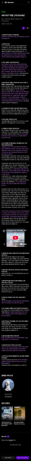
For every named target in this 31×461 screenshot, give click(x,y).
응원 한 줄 (4, 436)
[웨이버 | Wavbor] (9, 2)
